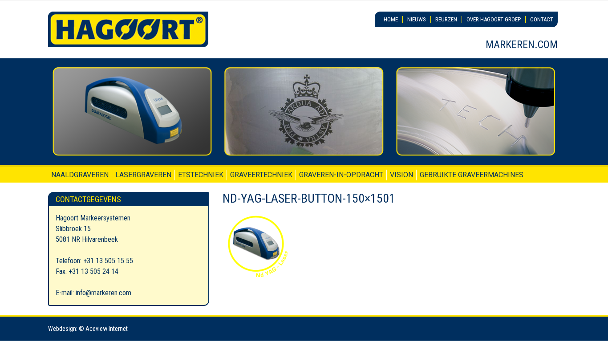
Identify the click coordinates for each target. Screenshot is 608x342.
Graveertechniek (261, 175)
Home (391, 19)
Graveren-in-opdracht (341, 175)
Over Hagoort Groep (493, 19)
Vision (401, 175)
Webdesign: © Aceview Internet (88, 328)
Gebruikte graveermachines (471, 175)
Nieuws (416, 19)
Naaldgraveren (80, 175)
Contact (541, 19)
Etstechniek (200, 175)
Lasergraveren (143, 175)
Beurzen (446, 19)
